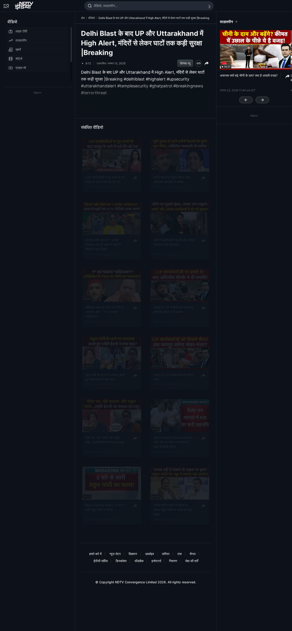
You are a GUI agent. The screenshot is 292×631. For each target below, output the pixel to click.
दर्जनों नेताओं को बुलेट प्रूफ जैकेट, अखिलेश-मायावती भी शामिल (173, 179)
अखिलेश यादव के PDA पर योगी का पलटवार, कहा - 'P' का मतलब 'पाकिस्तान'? (104, 311)
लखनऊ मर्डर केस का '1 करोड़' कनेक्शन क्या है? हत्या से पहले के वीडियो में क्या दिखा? (103, 244)
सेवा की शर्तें (191, 561)
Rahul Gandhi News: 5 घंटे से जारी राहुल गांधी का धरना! (104, 507)
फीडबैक (139, 561)
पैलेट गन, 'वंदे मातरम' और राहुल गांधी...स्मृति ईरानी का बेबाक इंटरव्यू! (104, 440)
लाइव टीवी (21, 31)
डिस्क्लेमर (121, 561)
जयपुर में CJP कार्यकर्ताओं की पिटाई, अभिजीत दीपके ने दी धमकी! (174, 309)
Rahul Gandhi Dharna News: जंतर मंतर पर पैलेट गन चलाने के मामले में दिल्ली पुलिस (173, 442)
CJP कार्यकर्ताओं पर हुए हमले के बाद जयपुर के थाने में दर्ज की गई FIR (105, 179)
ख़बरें (18, 49)
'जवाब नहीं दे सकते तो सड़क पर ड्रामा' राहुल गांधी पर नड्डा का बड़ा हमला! (173, 509)
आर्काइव (149, 554)
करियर (165, 554)
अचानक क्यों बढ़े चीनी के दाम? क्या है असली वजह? (249, 75)
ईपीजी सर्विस (101, 561)
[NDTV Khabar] (24, 5)
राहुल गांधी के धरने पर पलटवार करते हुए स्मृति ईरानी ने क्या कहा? (105, 377)
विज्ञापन (133, 554)
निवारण (173, 561)
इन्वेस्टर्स (156, 561)
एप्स (179, 554)
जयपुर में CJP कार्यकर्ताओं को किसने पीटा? (173, 377)
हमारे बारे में (95, 554)
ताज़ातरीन (21, 40)
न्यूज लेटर (115, 554)
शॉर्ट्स (19, 58)
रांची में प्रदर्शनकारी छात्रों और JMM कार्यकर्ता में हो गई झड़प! (174, 242)
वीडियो (12, 21)
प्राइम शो (21, 68)
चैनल (193, 554)
